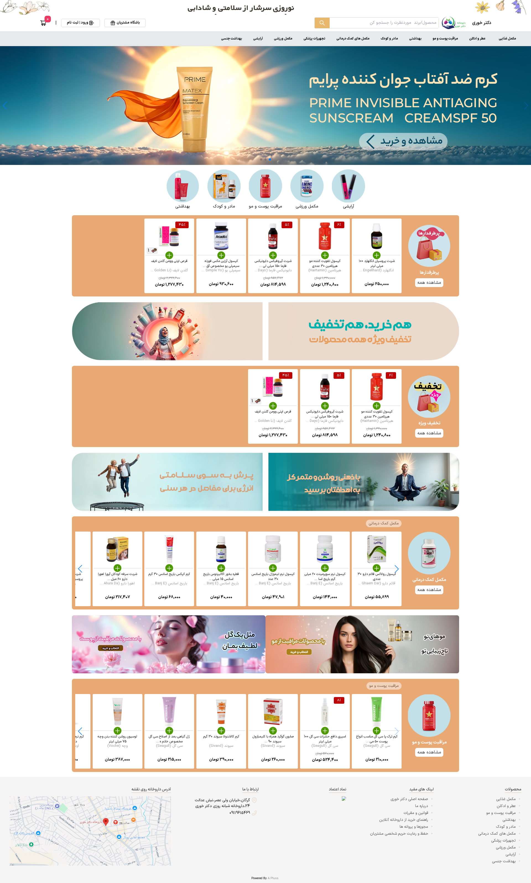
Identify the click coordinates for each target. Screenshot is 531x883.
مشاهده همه (429, 590)
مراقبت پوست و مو (445, 38)
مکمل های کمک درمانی (352, 38)
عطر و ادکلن (477, 38)
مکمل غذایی (507, 38)
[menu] (265, 38)
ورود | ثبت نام (77, 22)
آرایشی (258, 38)
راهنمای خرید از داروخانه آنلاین (403, 820)
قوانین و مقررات (416, 813)
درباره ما (421, 806)
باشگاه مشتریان (128, 22)
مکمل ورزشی (283, 38)
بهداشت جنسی (231, 38)
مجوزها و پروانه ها (414, 827)
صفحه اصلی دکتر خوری (409, 799)
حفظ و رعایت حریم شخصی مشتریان (399, 834)
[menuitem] (507, 38)
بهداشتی (415, 38)
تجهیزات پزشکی (314, 38)
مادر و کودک (389, 38)
